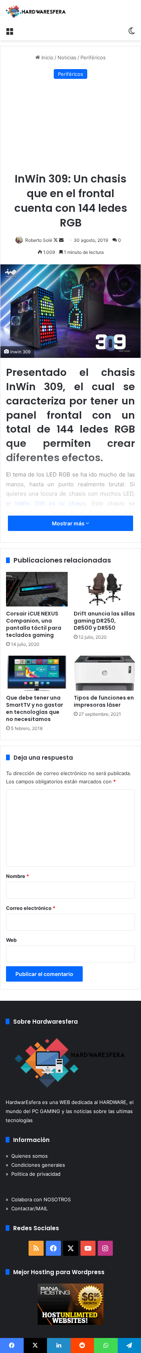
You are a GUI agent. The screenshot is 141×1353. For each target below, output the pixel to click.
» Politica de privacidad (33, 1174)
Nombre (17, 876)
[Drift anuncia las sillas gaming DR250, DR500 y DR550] (104, 589)
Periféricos (93, 57)
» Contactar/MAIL (27, 1208)
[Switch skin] (131, 30)
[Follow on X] (56, 240)
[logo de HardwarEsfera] (36, 11)
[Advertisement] (70, 126)
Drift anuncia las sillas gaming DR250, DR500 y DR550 (104, 621)
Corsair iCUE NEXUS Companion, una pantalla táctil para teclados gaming (33, 624)
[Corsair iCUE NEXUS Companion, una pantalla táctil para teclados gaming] (37, 589)
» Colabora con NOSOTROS (38, 1199)
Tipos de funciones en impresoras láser (104, 701)
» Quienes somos (27, 1156)
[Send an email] (61, 240)
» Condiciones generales (35, 1165)
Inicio (46, 57)
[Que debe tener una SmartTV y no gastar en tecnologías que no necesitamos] (37, 673)
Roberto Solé (38, 240)
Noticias (67, 57)
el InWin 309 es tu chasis (46, 503)
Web (11, 940)
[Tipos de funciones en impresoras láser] (104, 673)
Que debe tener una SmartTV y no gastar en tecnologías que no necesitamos (34, 708)
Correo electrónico (30, 908)
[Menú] (9, 30)
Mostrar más (69, 523)
